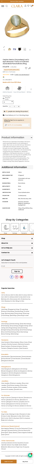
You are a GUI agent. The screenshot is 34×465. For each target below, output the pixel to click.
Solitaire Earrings (14, 323)
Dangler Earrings (6, 330)
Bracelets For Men (17, 416)
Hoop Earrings (14, 326)
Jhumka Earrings (23, 328)
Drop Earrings (15, 330)
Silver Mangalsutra (6, 369)
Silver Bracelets (5, 356)
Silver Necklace (15, 342)
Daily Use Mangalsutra (21, 371)
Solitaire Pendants (17, 346)
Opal (3, 434)
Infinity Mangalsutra (15, 373)
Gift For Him (5, 418)
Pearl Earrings (5, 326)
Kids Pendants (24, 348)
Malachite (4, 447)
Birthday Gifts (6, 299)
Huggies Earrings (23, 326)
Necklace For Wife (10, 301)
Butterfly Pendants (24, 344)
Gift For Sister (23, 295)
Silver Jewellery (5, 383)
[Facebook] (12, 277)
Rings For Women (6, 397)
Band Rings (14, 315)
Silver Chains (24, 342)
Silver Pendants (5, 342)
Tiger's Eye (19, 447)
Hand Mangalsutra (15, 375)
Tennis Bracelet (26, 358)
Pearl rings (26, 313)
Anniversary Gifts (16, 299)
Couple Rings (24, 309)
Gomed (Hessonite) (24, 430)
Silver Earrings (5, 323)
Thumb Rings (5, 315)
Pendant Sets (18, 389)
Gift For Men (26, 416)
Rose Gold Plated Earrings (9, 332)
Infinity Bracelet (26, 356)
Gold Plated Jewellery (14, 385)
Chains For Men (6, 416)
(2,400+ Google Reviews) (21, 75)
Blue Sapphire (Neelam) (8, 428)
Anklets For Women (25, 406)
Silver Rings (4, 309)
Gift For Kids (19, 297)
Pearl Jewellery (23, 387)
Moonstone (12, 447)
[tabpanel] (17, 29)
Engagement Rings (14, 309)
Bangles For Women (12, 401)
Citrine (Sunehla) (18, 443)
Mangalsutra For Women (14, 404)
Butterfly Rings (10, 313)
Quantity (5, 106)
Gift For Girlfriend (10, 297)
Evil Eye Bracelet (6, 358)
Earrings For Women (17, 397)
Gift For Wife (14, 295)
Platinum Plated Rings (8, 311)
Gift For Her (27, 297)
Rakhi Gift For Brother (8, 420)
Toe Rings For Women (13, 406)
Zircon (7, 434)
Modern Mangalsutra (7, 371)
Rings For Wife (20, 301)
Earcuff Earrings (6, 334)
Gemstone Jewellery (8, 389)
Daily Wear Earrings (26, 323)
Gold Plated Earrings (26, 330)
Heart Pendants (6, 346)
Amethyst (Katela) (6, 443)
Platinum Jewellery (16, 383)
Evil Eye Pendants (13, 344)
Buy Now (25, 461)
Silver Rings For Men (23, 315)
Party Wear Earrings (22, 332)
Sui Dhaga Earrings (12, 328)
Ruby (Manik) (13, 432)
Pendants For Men (25, 414)
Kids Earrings (15, 334)
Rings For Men (5, 414)
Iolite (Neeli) (23, 445)
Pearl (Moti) (5, 432)
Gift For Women (5, 295)
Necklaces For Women (13, 399)
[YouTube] (21, 277)
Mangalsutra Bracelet (8, 360)
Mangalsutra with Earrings (20, 369)
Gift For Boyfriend (14, 418)
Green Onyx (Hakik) (13, 445)
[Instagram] (16, 277)
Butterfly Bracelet (16, 356)
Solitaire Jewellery (13, 387)
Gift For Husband (25, 418)
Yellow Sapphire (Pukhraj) (25, 432)
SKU (4, 80)
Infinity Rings (18, 313)
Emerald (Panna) (13, 430)
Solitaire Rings (19, 311)
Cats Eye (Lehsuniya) (22, 428)
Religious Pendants (13, 348)
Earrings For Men (14, 414)
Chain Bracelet (16, 358)
